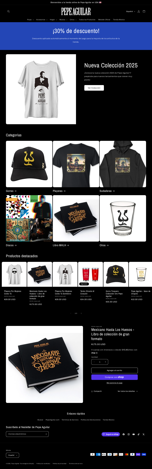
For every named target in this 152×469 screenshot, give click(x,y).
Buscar (40, 420)
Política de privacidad (59, 463)
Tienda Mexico (108, 420)
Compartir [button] (98, 391)
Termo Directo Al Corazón (87, 292)
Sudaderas (106, 191)
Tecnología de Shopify (27, 463)
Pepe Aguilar (15, 463)
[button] (8, 11)
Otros (103, 245)
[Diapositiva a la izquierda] (70, 313)
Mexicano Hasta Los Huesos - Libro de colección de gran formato (38, 295)
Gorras (10, 191)
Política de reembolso (43, 463)
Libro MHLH (59, 245)
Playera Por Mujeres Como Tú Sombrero (63, 292)
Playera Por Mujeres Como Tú (12, 292)
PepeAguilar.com (52, 420)
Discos (10, 245)
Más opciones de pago (115, 383)
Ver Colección (94, 88)
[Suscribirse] (46, 434)
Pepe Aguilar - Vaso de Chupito (140, 292)
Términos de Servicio (70, 420)
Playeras (58, 191)
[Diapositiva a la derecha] (81, 313)
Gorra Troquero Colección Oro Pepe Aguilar (114, 293)
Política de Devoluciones (90, 420)
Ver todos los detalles (126, 391)
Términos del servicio (76, 463)
